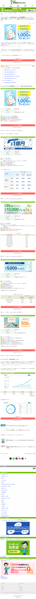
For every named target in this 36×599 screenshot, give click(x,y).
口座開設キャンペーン (4, 476)
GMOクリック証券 (4, 490)
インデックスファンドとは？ (5, 535)
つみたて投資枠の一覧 (4, 578)
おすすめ (25, 6)
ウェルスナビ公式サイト (12, 130)
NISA (2, 585)
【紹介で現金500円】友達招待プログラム (10, 78)
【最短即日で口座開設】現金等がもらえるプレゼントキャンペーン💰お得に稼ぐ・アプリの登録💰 (20, 447)
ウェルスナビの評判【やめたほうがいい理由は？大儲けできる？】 (17, 425)
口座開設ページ (5, 160)
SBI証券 (2, 478)
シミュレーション (21, 583)
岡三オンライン (3, 488)
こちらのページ (9, 116)
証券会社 (3, 587)
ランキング (3, 583)
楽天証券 (2, 494)
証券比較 (18, 6)
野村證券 (2, 502)
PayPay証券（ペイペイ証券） (5, 498)
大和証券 (2, 500)
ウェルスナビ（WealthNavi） (5, 42)
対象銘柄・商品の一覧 (4, 577)
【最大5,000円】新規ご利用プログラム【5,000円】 (11, 76)
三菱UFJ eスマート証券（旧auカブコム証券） (8, 484)
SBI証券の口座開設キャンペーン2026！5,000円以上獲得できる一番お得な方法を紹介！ (20, 441)
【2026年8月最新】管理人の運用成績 (9, 82)
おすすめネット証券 (4, 474)
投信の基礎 (11, 6)
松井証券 (2, 482)
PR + (2, 15)
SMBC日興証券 (3, 492)
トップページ (4, 453)
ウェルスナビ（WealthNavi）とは (7, 80)
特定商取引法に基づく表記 (18, 596)
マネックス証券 (3, 480)
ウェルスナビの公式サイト (28, 453)
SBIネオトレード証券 (4, 496)
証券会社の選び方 (4, 472)
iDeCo (20, 585)
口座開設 (8, 158)
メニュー (32, 6)
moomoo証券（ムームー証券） (6, 486)
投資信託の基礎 (21, 587)
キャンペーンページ (16, 160)
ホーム (3, 6)
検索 (34, 468)
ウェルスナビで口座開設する (18, 60)
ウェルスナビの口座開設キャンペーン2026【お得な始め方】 (11, 67)
